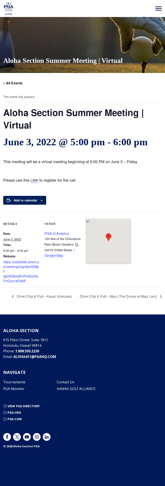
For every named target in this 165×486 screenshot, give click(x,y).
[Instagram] (37, 437)
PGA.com (15, 419)
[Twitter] (17, 437)
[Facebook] (7, 437)
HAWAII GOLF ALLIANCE (76, 388)
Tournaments (14, 382)
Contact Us (65, 382)
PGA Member (13, 388)
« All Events (13, 82)
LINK (34, 180)
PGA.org (14, 412)
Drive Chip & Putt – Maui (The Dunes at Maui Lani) (119, 296)
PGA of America (56, 233)
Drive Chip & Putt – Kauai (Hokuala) (44, 296)
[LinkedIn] (46, 437)
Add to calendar (25, 200)
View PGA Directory (24, 406)
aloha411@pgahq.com (34, 356)
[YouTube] (27, 437)
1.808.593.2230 (27, 351)
